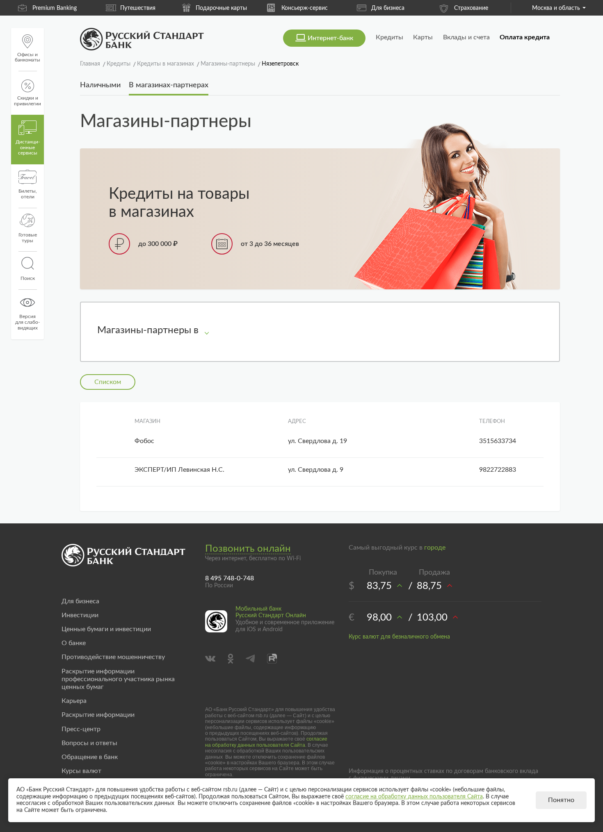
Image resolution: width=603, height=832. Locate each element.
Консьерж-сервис (304, 8)
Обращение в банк (90, 757)
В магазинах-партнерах (168, 85)
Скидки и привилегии (27, 100)
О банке (74, 643)
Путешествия (137, 8)
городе (434, 547)
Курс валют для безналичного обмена (399, 637)
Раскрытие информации (98, 715)
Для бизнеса (387, 8)
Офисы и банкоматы (27, 57)
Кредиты (389, 37)
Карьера (74, 701)
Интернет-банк (330, 38)
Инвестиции (80, 615)
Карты (423, 37)
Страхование (471, 8)
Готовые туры (27, 237)
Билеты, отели (27, 194)
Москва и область (556, 8)
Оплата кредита (525, 37)
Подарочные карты (221, 8)
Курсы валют (81, 771)
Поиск (28, 278)
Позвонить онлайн (248, 549)
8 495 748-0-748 (229, 578)
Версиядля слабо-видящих (27, 322)
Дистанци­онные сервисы (28, 147)
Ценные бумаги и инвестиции (106, 629)
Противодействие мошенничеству (113, 657)
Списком (107, 382)
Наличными (100, 85)
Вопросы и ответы (89, 743)
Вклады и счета (466, 37)
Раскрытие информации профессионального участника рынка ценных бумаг (118, 679)
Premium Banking (54, 8)
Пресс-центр (81, 729)
